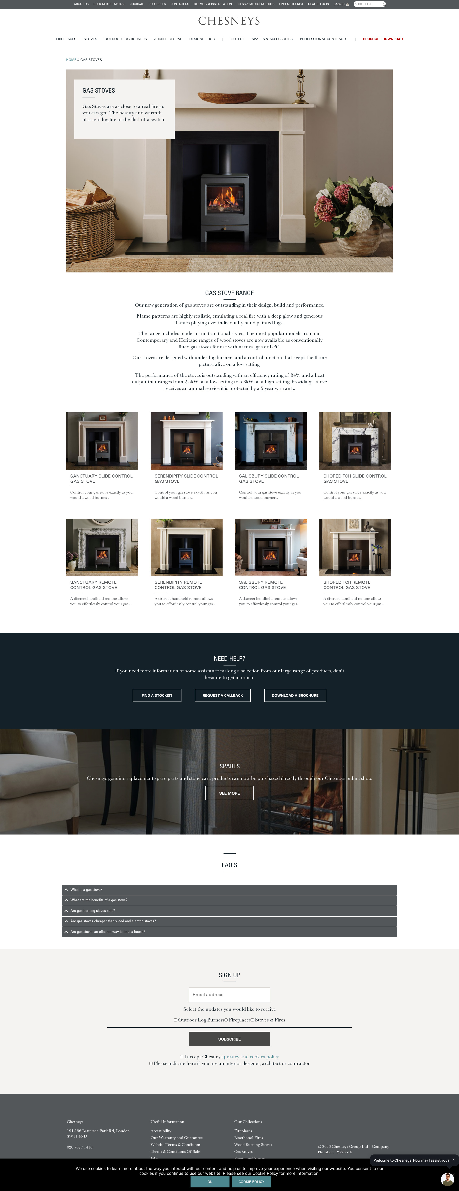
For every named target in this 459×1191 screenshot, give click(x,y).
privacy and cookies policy (251, 1056)
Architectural (168, 39)
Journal (137, 4)
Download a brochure (295, 696)
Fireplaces (66, 39)
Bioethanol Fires (248, 1137)
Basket (339, 4)
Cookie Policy (251, 1182)
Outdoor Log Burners (125, 39)
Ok (210, 1182)
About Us (81, 4)
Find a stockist (291, 4)
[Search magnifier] (384, 4)
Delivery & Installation (213, 4)
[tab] (229, 890)
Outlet (237, 39)
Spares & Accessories (272, 39)
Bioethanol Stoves (249, 1158)
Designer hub (202, 39)
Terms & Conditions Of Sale (175, 1151)
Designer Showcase (109, 4)
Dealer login (318, 4)
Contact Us (180, 4)
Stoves (90, 39)
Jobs (154, 1158)
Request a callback (223, 696)
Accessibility (161, 1130)
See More (229, 794)
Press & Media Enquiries (255, 4)
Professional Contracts (323, 39)
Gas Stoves (243, 1151)
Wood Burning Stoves (253, 1144)
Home (71, 60)
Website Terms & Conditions (176, 1144)
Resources (157, 4)
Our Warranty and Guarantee (177, 1137)
